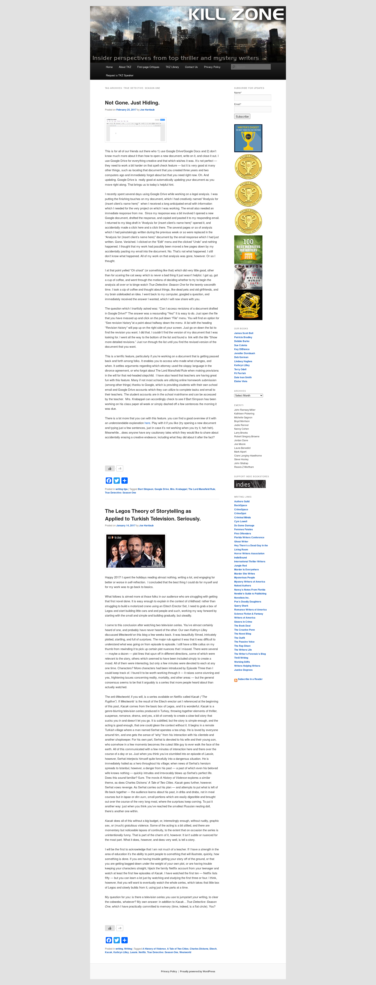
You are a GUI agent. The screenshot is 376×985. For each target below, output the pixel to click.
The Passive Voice (244, 641)
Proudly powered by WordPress (197, 971)
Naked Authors (242, 585)
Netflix (142, 952)
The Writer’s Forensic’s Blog (250, 653)
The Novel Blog (242, 633)
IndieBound (240, 557)
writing (119, 948)
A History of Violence (154, 948)
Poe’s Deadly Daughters (247, 601)
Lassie (133, 952)
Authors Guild (241, 501)
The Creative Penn (244, 629)
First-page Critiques (148, 67)
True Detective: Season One (120, 492)
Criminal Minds (242, 517)
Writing (128, 948)
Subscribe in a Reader (250, 679)
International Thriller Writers (249, 561)
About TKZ (125, 67)
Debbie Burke (241, 341)
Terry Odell (240, 369)
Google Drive (162, 489)
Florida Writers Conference (249, 537)
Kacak (108, 952)
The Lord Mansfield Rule (201, 489)
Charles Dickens (199, 948)
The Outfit (239, 637)
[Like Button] (110, 468)
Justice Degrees (243, 670)
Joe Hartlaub (147, 109)
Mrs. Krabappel (178, 489)
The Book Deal (242, 625)
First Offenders (242, 533)
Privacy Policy (212, 67)
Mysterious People (244, 577)
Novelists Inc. (241, 597)
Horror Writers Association (249, 553)
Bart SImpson (145, 489)
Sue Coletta (240, 345)
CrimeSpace (241, 509)
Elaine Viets (240, 381)
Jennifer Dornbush (244, 353)
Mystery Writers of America (249, 581)
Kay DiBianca (241, 349)
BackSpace (240, 505)
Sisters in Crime (243, 621)
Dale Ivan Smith (243, 377)
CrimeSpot (240, 513)
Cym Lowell (240, 521)
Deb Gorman (241, 357)
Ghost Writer (241, 541)
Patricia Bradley (243, 337)
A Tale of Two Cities (178, 948)
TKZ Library (172, 67)
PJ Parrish (240, 373)
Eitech (213, 948)
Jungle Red (240, 565)
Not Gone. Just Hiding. (132, 102)
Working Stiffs (242, 662)
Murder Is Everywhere (246, 569)
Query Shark (241, 605)
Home (109, 67)
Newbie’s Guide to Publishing (250, 593)
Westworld (185, 952)
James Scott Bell (243, 333)
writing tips (122, 489)
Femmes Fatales (243, 529)
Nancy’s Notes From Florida (249, 589)
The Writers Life (243, 649)
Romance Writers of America (250, 609)
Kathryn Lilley (121, 952)
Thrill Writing (241, 657)
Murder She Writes (244, 573)
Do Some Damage (244, 525)
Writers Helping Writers (247, 665)
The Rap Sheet (242, 645)
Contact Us (191, 67)
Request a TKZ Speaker (119, 75)
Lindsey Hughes (243, 361)
